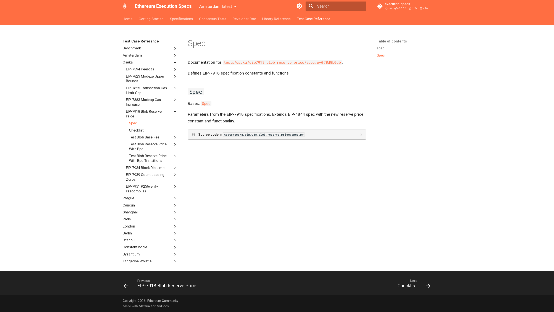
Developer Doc (244, 19)
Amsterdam (215, 6)
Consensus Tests (212, 19)
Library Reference (276, 19)
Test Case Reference (313, 19)
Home (127, 19)
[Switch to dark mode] (299, 6)
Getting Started (151, 19)
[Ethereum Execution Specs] (125, 6)
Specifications (181, 19)
